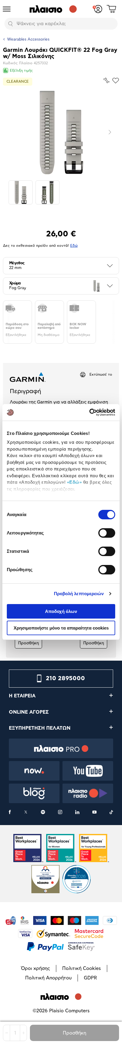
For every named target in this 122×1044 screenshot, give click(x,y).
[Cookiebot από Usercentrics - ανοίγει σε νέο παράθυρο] (89, 412)
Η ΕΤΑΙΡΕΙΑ (22, 696)
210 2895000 (65, 678)
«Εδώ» (74, 482)
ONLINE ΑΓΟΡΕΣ (29, 712)
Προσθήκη (74, 1033)
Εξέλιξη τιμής (21, 70)
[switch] (106, 533)
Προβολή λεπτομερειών (79, 593)
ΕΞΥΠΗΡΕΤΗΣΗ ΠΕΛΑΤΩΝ (39, 728)
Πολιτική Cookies (81, 968)
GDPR (90, 978)
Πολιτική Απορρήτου (48, 978)
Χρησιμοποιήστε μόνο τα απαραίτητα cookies (61, 627)
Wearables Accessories (28, 39)
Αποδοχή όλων (61, 611)
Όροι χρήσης (35, 968)
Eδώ (74, 245)
